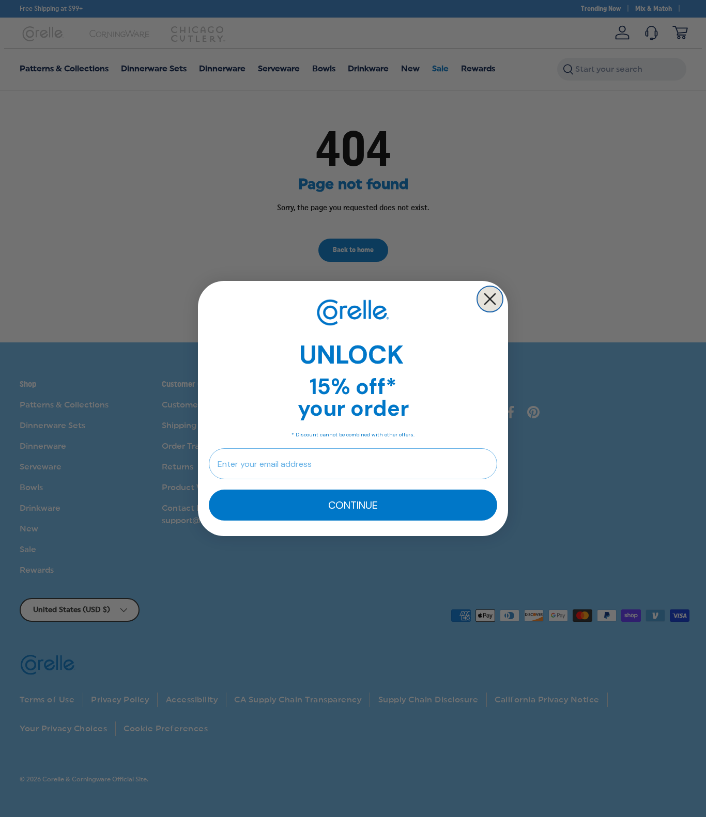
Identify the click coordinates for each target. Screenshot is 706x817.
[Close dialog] (490, 299)
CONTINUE (353, 505)
